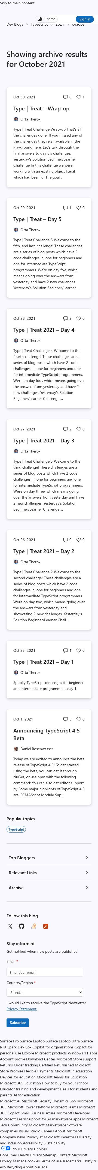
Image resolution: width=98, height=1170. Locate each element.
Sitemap (49, 1154)
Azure (50, 1112)
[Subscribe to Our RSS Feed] (45, 926)
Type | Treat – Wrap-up (41, 108)
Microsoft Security (36, 1100)
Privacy (6, 1160)
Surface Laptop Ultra (63, 1041)
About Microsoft (68, 1130)
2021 (60, 24)
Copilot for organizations (53, 1047)
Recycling (14, 1166)
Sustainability (54, 1142)
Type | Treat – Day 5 (37, 218)
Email (12, 961)
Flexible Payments (39, 1070)
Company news (13, 1136)
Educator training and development (29, 1088)
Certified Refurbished (56, 1065)
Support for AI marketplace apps (54, 1118)
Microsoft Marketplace (47, 1124)
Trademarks (72, 1160)
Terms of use (51, 1160)
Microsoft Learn (13, 1118)
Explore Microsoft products (44, 1053)
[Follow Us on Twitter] (10, 926)
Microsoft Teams (64, 1106)
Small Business (33, 1112)
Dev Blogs (15, 24)
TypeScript (39, 24)
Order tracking (26, 1065)
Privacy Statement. (22, 1008)
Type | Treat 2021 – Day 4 (44, 329)
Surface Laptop (32, 1041)
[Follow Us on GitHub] (22, 926)
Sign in (84, 19)
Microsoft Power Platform (29, 1106)
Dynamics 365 (64, 1100)
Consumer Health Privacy (21, 1154)
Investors (68, 1136)
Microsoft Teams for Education (62, 1076)
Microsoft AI (10, 1100)
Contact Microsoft (72, 1154)
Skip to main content (17, 2)
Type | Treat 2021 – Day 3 (43, 440)
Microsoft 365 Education (20, 1082)
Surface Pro (9, 1041)
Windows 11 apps (82, 1053)
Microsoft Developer (73, 1112)
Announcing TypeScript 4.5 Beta (46, 733)
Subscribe (18, 1022)
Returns (6, 1065)
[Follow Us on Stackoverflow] (33, 926)
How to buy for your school (65, 1082)
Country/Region (21, 982)
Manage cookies (26, 1160)
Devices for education (18, 1076)
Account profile (12, 1059)
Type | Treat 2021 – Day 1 (43, 661)
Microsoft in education (73, 1070)
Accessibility (32, 1142)
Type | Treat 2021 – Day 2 (43, 550)
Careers (47, 1130)
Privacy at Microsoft (43, 1136)
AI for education (27, 1094)
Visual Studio (29, 1130)
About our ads (35, 1166)
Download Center (40, 1059)
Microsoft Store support (76, 1059)
